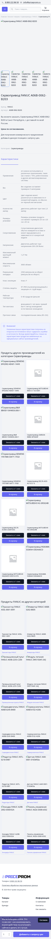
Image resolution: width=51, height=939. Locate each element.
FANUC (34, 17)
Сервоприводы (26, 17)
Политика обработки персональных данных (20, 885)
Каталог (5, 902)
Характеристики (9, 159)
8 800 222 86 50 (12, 2)
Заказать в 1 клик (13, 396)
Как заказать (41, 909)
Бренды (5, 905)
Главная (4, 17)
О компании (41, 902)
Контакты (40, 905)
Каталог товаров (13, 17)
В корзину (13, 402)
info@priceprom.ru (32, 2)
